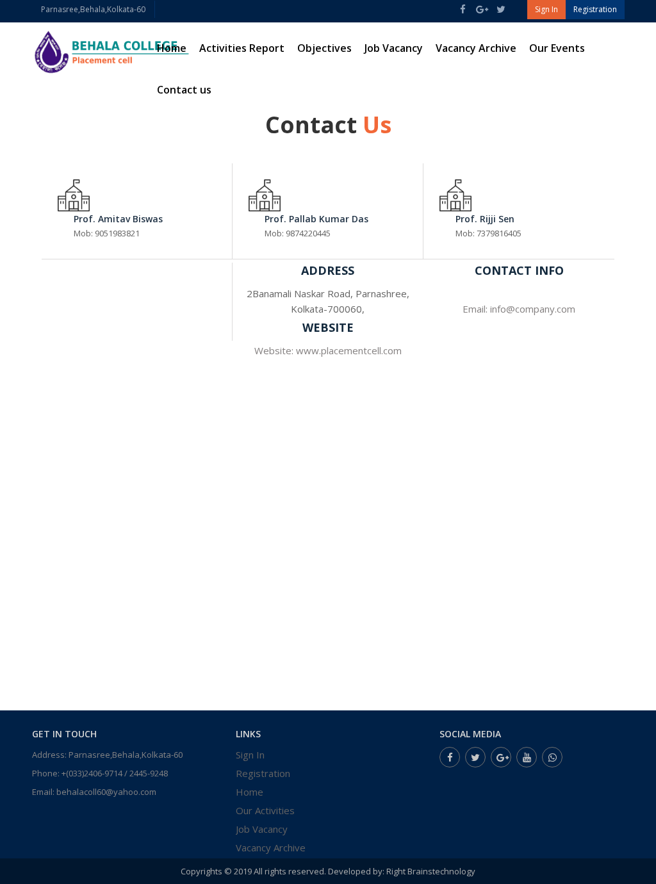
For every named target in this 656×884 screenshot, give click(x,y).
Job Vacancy (394, 48)
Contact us (184, 90)
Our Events (557, 48)
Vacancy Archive (476, 48)
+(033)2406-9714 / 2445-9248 (115, 773)
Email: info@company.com (519, 308)
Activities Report (241, 48)
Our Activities (265, 810)
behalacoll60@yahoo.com (106, 792)
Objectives (324, 48)
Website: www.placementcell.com (328, 350)
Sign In (250, 754)
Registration (263, 773)
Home (171, 48)
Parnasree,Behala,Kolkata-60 (93, 9)
